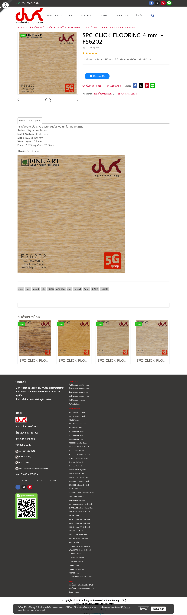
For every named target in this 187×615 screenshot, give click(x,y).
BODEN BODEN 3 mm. (76, 431)
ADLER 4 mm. (74, 420)
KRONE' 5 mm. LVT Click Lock (79, 527)
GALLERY (86, 15)
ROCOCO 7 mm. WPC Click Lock (80, 454)
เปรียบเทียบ (115, 86)
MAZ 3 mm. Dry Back (76, 496)
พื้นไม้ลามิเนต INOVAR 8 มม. (78, 392)
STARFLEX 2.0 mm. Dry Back (79, 481)
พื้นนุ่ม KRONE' (74, 592)
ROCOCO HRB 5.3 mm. (77, 450)
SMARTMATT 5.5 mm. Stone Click (81, 508)
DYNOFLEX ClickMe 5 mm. (78, 458)
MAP (17, 3)
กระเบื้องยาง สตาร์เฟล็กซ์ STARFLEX (81, 589)
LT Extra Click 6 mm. (76, 561)
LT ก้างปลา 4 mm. (75, 554)
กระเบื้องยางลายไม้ (103, 93)
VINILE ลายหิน (74, 542)
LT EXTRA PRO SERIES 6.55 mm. (80, 577)
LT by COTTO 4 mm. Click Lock (80, 550)
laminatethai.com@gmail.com (36, 468)
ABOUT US (123, 15)
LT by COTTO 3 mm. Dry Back (79, 546)
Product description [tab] (30, 120)
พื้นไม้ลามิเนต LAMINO (77, 400)
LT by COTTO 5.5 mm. (77, 557)
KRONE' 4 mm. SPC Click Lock (79, 519)
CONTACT (105, 15)
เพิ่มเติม (139, 15)
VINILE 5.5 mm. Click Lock (78, 538)
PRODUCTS (53, 15)
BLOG (72, 15)
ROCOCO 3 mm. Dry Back (78, 443)
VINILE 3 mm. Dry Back (77, 531)
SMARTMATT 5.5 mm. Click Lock (80, 504)
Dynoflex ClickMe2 (75, 466)
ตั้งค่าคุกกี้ (143, 609)
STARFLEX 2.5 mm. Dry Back (79, 485)
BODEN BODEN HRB (76, 439)
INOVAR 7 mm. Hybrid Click (78, 477)
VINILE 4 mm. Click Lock (78, 534)
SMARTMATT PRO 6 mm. (77, 500)
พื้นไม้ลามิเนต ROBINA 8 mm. (79, 385)
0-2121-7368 (23, 463)
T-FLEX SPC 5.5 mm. (76, 569)
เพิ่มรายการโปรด (93, 86)
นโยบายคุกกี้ (40, 610)
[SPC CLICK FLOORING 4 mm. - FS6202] (48, 63)
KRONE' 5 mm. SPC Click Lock (79, 523)
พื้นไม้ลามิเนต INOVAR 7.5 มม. (79, 389)
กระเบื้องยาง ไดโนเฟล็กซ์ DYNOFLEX (81, 585)
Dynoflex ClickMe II (76, 462)
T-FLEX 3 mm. (74, 565)
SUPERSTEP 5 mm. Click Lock (79, 512)
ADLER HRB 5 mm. (75, 427)
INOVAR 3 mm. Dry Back (77, 469)
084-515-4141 (29, 451)
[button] (153, 15)
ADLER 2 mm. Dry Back (77, 412)
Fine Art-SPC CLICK (126, 93)
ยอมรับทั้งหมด (158, 609)
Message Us (99, 76)
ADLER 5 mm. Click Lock (77, 424)
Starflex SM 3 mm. (75, 489)
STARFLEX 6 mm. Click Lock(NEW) (81, 492)
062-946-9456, (24, 457)
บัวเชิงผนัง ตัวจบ (74, 404)
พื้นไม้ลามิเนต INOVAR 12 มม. (79, 396)
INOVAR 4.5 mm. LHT (76, 473)
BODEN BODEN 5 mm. (76, 435)
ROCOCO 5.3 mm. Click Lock (79, 447)
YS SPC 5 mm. (74, 573)
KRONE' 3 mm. (74, 515)
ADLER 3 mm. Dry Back (77, 416)
